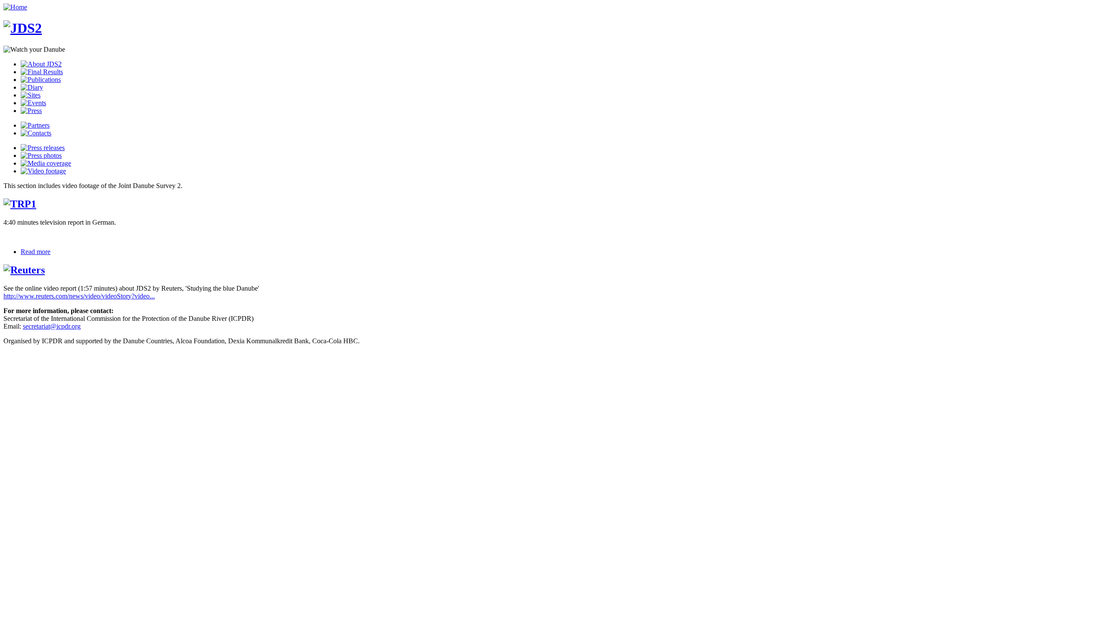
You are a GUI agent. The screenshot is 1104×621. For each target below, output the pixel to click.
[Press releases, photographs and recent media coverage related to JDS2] (31, 110)
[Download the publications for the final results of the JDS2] (41, 79)
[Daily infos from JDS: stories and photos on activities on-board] (32, 87)
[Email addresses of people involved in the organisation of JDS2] (36, 133)
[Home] (15, 7)
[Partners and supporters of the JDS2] (35, 125)
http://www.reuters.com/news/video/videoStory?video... (79, 296)
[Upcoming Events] (33, 103)
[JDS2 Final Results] (42, 71)
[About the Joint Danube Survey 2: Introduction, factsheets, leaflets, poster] (41, 64)
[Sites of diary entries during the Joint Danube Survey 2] (31, 95)
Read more (35, 251)
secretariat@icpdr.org (52, 326)
